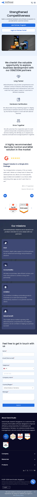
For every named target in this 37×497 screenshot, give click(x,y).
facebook (31, 470)
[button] (5, 195)
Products (5, 465)
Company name (8, 377)
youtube (34, 470)
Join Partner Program (18, 25)
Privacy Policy (19, 495)
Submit (18, 405)
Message (5, 392)
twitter (27, 470)
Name (4, 351)
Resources (5, 459)
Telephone (6, 365)
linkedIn (23, 470)
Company (5, 454)
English (5, 487)
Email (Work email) (8, 358)
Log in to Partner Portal (18, 30)
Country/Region (7, 384)
